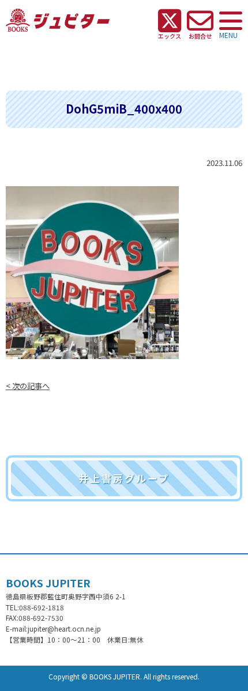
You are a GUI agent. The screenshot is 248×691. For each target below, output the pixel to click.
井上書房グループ (124, 478)
